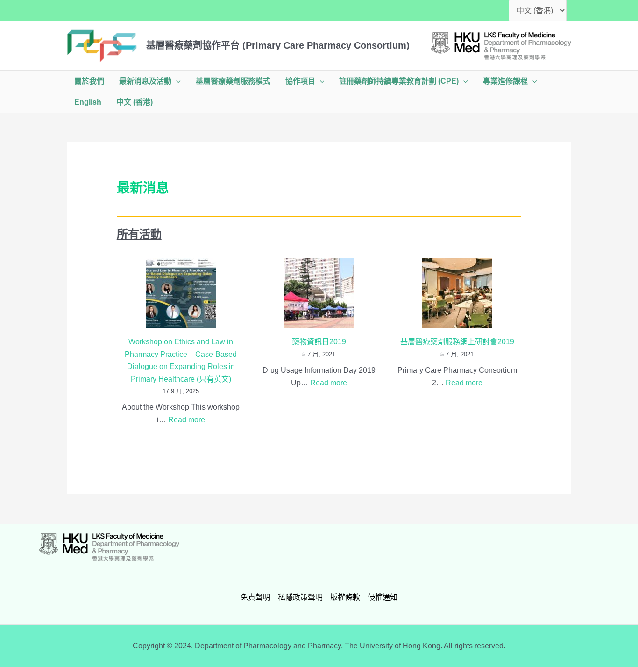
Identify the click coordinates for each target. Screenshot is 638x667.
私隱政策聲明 (300, 597)
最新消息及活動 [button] (145, 81)
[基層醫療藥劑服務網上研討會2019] (457, 293)
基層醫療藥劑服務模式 (233, 81)
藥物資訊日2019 (319, 342)
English (87, 102)
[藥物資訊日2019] (319, 293)
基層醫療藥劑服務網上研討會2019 (457, 342)
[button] (176, 81)
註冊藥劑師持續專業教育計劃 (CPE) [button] (399, 81)
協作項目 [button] (300, 81)
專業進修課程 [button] (505, 81)
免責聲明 (255, 597)
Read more (186, 420)
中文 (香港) (134, 102)
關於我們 (89, 81)
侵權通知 (382, 597)
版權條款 (345, 597)
